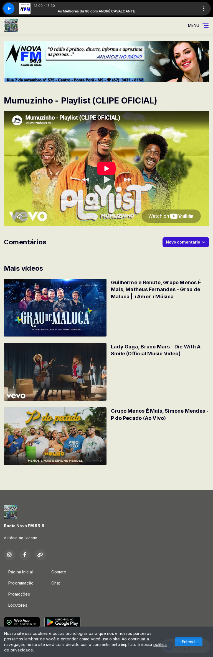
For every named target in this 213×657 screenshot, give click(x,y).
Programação (21, 583)
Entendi (189, 641)
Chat (55, 583)
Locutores (17, 605)
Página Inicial (20, 572)
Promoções (19, 594)
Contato (58, 572)
